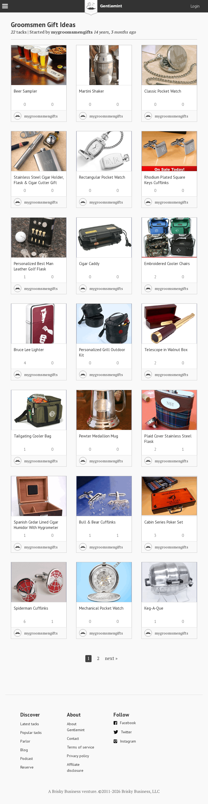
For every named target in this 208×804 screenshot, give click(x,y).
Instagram (128, 741)
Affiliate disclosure (75, 767)
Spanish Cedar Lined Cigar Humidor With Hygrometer (36, 524)
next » (111, 658)
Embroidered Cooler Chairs (167, 263)
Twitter (126, 732)
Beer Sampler (25, 91)
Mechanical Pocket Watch (101, 608)
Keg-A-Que (153, 608)
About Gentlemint (75, 726)
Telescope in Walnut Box (166, 349)
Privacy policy (78, 755)
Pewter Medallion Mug (98, 436)
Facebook (128, 723)
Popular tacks (31, 732)
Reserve (27, 767)
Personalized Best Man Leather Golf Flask (33, 266)
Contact (73, 738)
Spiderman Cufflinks (31, 608)
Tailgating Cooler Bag (32, 436)
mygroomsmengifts (72, 32)
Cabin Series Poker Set (163, 522)
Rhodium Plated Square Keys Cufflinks (164, 180)
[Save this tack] (57, 64)
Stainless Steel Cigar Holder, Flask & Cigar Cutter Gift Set (38, 183)
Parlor (25, 741)
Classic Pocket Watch (162, 91)
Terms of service (80, 747)
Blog (24, 749)
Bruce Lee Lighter (29, 349)
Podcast (26, 758)
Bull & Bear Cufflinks (97, 522)
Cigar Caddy (89, 263)
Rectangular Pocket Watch (102, 177)
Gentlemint (104, 9)
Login (195, 6)
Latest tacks (29, 723)
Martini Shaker (91, 91)
